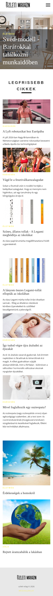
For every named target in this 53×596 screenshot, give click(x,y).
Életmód (9, 34)
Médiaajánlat (26, 590)
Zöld (6, 547)
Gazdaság (9, 126)
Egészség (9, 175)
